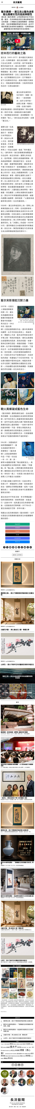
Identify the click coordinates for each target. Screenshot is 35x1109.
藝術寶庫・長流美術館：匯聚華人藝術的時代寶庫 (14, 732)
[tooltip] (4, 547)
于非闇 (5, 1044)
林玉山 (13, 1050)
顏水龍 (24, 1056)
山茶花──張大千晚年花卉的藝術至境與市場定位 (17, 664)
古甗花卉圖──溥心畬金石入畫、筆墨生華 (15, 629)
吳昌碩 (28, 1044)
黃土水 (31, 1056)
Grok (17, 534)
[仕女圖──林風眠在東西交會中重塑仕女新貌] (17, 691)
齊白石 (10, 1058)
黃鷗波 (6, 1058)
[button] (17, 254)
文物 (22, 1047)
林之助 (9, 1050)
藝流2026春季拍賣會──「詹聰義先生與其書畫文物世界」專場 (17, 863)
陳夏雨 (6, 1056)
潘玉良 (14, 554)
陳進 (21, 1056)
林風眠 (17, 1050)
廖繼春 (8, 1047)
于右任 (2, 1044)
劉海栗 (21, 1044)
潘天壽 (6, 1053)
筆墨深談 (14, 7)
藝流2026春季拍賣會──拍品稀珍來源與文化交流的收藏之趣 (17, 896)
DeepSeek (17, 538)
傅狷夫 (15, 1044)
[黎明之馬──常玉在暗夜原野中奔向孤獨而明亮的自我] (17, 676)
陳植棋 (12, 1056)
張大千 (13, 1046)
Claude (17, 531)
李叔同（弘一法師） (27, 1047)
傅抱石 (12, 1044)
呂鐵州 (31, 1044)
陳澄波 (18, 1056)
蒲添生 (15, 1053)
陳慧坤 (9, 1056)
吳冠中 (24, 1044)
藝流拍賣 (19, 1053)
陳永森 (15, 1056)
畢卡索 (20, 554)
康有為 (4, 1047)
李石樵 (6, 1050)
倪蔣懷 (8, 1044)
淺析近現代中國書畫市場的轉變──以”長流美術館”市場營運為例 (17, 765)
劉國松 (18, 1044)
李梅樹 (3, 1050)
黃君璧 (28, 1055)
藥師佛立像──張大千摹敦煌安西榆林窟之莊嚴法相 (17, 594)
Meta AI (17, 541)
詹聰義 (26, 1053)
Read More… (4, 1011)
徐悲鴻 (19, 1047)
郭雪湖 (29, 1053)
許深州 (23, 1053)
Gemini (17, 527)
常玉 (2, 1047)
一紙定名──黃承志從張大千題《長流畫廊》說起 (14, 798)
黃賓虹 (2, 1058)
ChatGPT (17, 524)
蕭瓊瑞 (21, 7)
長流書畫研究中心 (11, 590)
